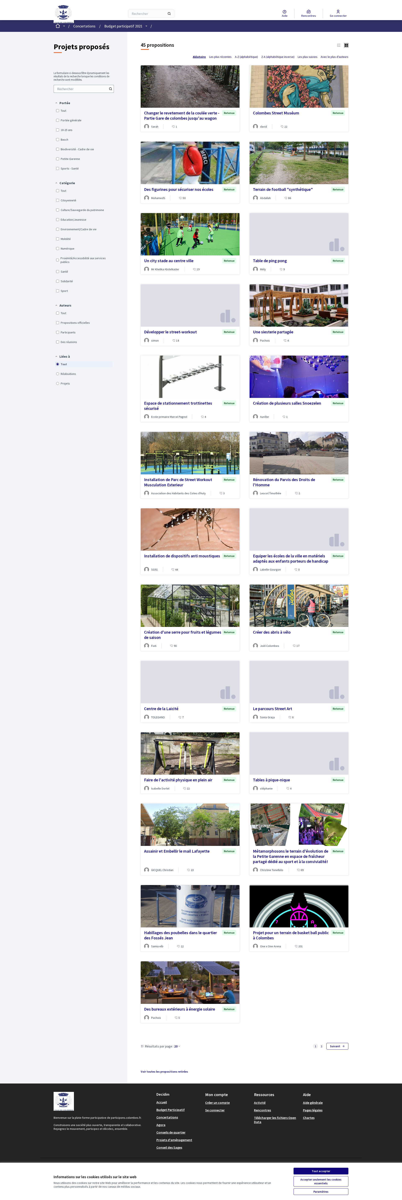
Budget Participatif (170, 1110)
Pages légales (312, 1110)
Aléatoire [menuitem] (199, 57)
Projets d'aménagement (174, 1140)
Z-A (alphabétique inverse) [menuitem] (277, 57)
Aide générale (313, 1102)
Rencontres (262, 1110)
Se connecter (215, 1110)
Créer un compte (217, 1102)
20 (176, 1046)
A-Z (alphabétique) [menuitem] (246, 57)
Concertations (84, 26)
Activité (259, 1102)
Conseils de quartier (171, 1132)
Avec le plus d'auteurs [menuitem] (334, 57)
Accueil (161, 1102)
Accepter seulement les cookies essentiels (320, 1181)
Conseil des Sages (169, 1147)
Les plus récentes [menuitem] (220, 57)
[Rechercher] (169, 14)
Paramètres (321, 1192)
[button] (62, 103)
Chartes (308, 1118)
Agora (160, 1125)
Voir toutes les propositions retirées (164, 1071)
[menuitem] (84, 89)
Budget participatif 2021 (123, 26)
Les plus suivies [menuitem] (307, 57)
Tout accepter (321, 1171)
